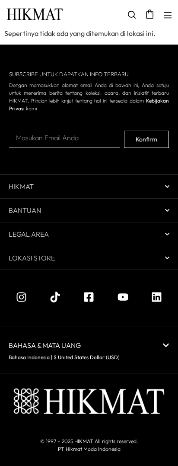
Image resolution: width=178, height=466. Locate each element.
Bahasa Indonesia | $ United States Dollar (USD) (64, 357)
